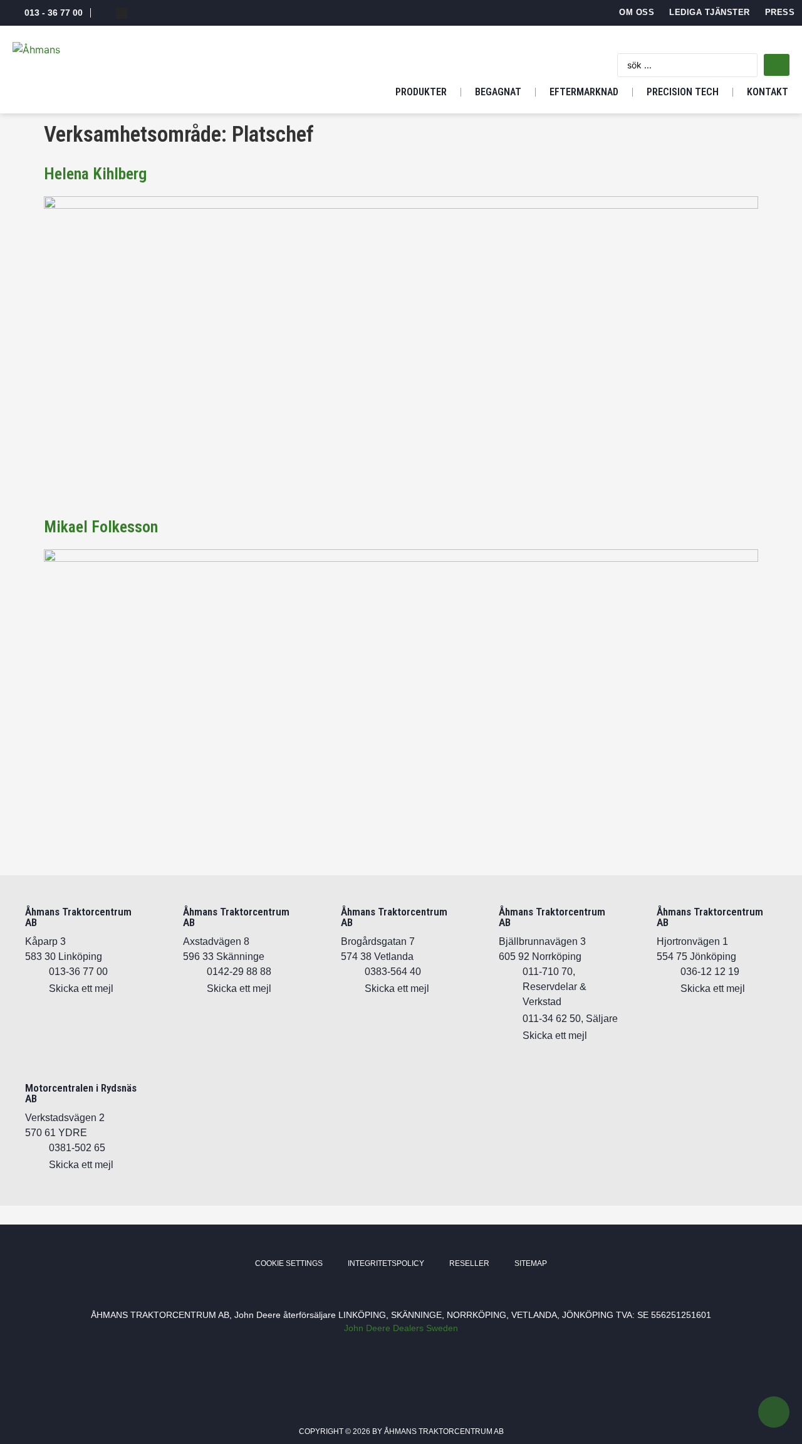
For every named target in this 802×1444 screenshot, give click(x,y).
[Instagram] (121, 13)
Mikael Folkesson (101, 526)
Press (780, 12)
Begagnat (498, 92)
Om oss (636, 12)
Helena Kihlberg (95, 173)
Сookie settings (289, 1263)
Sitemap (530, 1263)
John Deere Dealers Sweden (401, 1328)
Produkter (421, 92)
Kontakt (767, 92)
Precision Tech (683, 92)
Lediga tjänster (709, 12)
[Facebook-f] (104, 13)
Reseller (469, 1263)
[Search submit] (776, 65)
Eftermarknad (583, 92)
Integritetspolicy (386, 1263)
